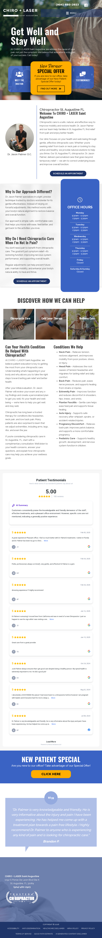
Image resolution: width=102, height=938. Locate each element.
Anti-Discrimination (31, 928)
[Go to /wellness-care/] (83, 324)
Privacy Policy (88, 928)
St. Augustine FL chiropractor (69, 153)
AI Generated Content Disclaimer (71, 934)
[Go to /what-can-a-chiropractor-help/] (18, 324)
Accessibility (13, 928)
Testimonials (83, 80)
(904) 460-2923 (67, 4)
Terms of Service (23, 934)
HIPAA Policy (72, 928)
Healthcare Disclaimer (53, 928)
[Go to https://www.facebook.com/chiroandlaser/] (86, 6)
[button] (51, 89)
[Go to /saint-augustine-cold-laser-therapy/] (51, 324)
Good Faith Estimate (43, 934)
